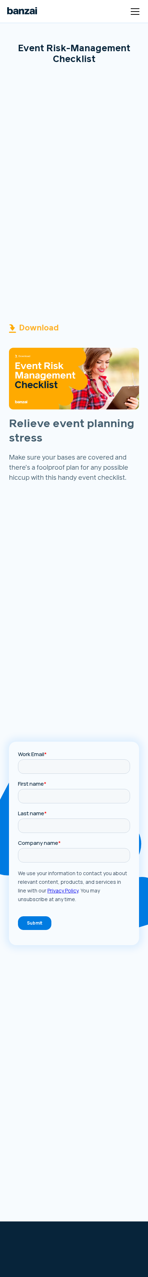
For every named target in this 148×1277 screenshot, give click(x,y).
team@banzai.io (31, 1253)
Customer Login (103, 1242)
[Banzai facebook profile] (83, 1264)
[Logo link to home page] (22, 11)
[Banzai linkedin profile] (107, 1264)
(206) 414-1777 (30, 1261)
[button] (133, 11)
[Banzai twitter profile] (94, 1264)
